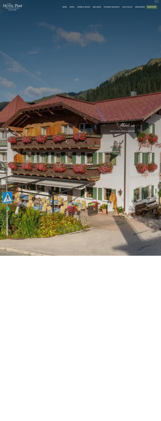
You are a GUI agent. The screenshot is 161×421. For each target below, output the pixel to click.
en (156, 1)
